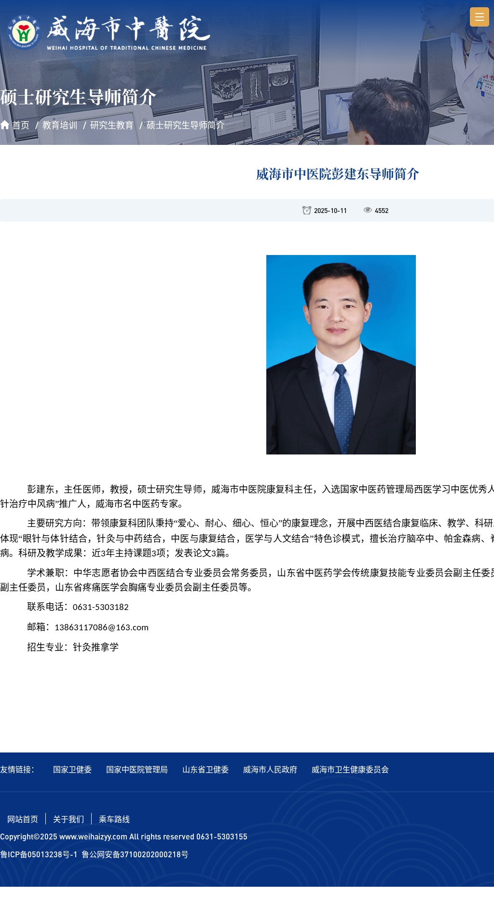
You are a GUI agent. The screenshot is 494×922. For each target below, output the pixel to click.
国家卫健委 (72, 769)
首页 (20, 125)
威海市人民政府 (270, 769)
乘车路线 (114, 818)
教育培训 (59, 125)
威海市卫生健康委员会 (350, 769)
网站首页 (22, 818)
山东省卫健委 (205, 769)
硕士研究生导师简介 (186, 125)
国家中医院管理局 (137, 769)
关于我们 (68, 818)
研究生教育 (112, 125)
